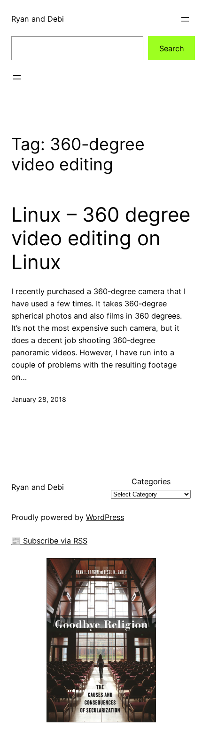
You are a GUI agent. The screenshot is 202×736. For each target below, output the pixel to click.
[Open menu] (185, 19)
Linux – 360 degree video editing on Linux (100, 238)
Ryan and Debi (37, 19)
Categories (151, 481)
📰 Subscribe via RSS (49, 540)
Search (171, 48)
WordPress (105, 517)
